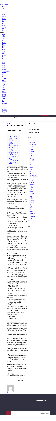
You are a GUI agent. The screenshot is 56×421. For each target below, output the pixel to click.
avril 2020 (3, 29)
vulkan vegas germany (4, 111)
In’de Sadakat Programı (12, 142)
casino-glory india (4, 72)
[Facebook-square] (12, 413)
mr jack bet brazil (32, 197)
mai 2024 (3, 23)
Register (2, 6)
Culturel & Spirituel (32, 179)
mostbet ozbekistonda (4, 90)
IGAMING (3, 82)
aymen (8, 122)
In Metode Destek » (11, 143)
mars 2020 (3, 30)
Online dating (31, 199)
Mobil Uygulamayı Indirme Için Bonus (13, 137)
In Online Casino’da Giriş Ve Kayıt (13, 146)
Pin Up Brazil (3, 98)
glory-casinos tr (4, 81)
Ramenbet (3, 102)
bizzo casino (3, 63)
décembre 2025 (4, 15)
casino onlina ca (4, 68)
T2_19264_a (3, 107)
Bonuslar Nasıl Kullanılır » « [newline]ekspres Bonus (12, 163)
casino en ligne (3, 67)
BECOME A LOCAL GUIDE (4, 4)
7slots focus (3, 51)
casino (2, 66)
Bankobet (3, 59)
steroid (2, 105)
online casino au (4, 94)
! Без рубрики (3, 34)
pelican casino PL (4, 97)
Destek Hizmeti (11, 147)
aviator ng (3, 58)
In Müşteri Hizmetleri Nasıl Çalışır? (13, 136)
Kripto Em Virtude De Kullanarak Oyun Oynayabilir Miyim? (14, 140)
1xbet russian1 (3, 49)
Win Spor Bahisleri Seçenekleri (12, 153)
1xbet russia (31, 152)
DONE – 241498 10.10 (33, 181)
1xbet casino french (32, 148)
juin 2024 (3, 22)
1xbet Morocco (3, 46)
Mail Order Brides (32, 190)
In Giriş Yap (10, 159)
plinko (2, 100)
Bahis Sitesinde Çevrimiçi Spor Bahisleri (14, 156)
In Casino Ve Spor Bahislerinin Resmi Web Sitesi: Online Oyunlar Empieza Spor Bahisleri (14, 151)
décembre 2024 (4, 19)
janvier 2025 (3, 18)
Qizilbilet (31, 206)
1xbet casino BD (4, 43)
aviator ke (31, 161)
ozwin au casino (4, 96)
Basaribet (3, 60)
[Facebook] (38, 115)
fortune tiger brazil (4, 79)
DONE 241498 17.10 (4, 78)
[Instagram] (39, 115)
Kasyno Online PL (32, 188)
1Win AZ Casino (4, 35)
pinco (30, 204)
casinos (31, 177)
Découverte (3, 75)
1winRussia (31, 146)
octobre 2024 (3, 20)
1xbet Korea (3, 45)
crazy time (3, 73)
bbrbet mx (31, 166)
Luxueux (3, 85)
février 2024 (3, 25)
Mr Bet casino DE (4, 92)
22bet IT (3, 50)
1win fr (3, 38)
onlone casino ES (4, 95)
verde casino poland (4, 109)
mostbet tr (3, 91)
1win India (31, 143)
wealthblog (3, 112)
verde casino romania (4, 110)
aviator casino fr (4, 55)
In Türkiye (10, 144)
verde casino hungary (32, 213)
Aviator (3, 53)
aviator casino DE (32, 159)
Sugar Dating (31, 210)
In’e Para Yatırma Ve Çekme (12, 154)
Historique (31, 186)
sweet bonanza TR (4, 106)
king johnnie (3, 84)
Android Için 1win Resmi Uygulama (13, 162)
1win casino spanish (4, 37)
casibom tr (31, 170)
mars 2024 (3, 24)
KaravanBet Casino (4, 83)
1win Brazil (31, 141)
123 (30, 139)
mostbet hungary (4, 88)
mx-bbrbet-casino (4, 93)
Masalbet (3, 87)
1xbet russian (3, 48)
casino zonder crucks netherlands (6, 71)
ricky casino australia (4, 103)
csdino (2, 74)
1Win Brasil (3, 36)
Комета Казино (32, 217)
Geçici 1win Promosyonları (12, 141)
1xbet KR (31, 150)
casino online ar (4, 69)
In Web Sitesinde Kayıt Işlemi (12, 155)
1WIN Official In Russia (5, 39)
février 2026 (3, 14)
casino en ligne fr (32, 172)
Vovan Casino (31, 215)
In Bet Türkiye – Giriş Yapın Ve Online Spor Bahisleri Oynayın (13, 161)
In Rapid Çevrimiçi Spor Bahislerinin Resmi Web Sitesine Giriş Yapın (13, 148)
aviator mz (3, 57)
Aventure (31, 157)
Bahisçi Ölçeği (10, 149)
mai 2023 (3, 28)
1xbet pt (3, 47)
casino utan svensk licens (33, 175)
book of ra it (3, 65)
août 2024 (3, 21)
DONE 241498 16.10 (4, 77)
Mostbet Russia (32, 195)
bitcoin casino (3, 62)
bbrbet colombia (4, 61)
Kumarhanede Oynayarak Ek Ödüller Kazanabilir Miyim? (13, 152)
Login (1, 5)
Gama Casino (3, 80)
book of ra (3, 64)
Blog (30, 168)
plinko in (3, 101)
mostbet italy (3, 89)
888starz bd (3, 52)
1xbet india (3, 44)
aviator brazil (3, 54)
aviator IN (3, 56)
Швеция (3, 113)
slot (2, 104)
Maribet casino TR (4, 86)
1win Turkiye (3, 40)
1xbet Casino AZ (4, 42)
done (2, 76)
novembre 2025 (4, 16)
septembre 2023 (4, 27)
